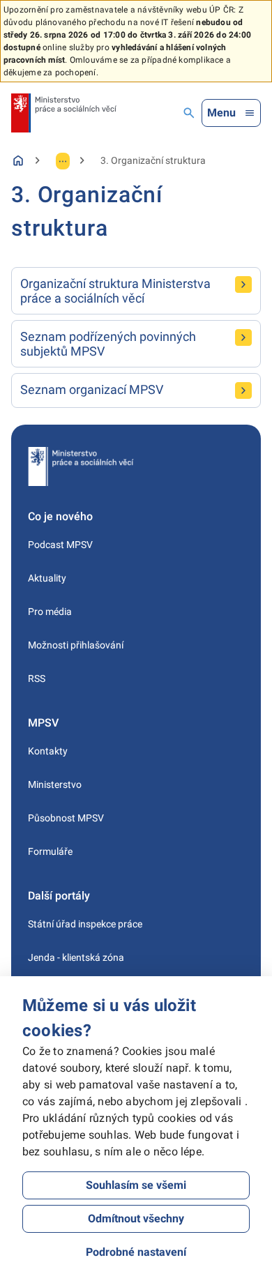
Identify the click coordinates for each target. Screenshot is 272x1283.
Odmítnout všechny (136, 1218)
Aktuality (47, 578)
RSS (36, 678)
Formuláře (50, 851)
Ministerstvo (55, 784)
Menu (221, 112)
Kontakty (48, 751)
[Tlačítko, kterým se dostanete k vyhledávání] (189, 113)
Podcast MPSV (60, 544)
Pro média (50, 611)
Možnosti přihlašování (75, 645)
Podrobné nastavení (136, 1252)
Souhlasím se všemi (136, 1185)
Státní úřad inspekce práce (85, 923)
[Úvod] (18, 160)
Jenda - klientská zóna (76, 957)
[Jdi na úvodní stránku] (63, 112)
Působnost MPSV (66, 817)
